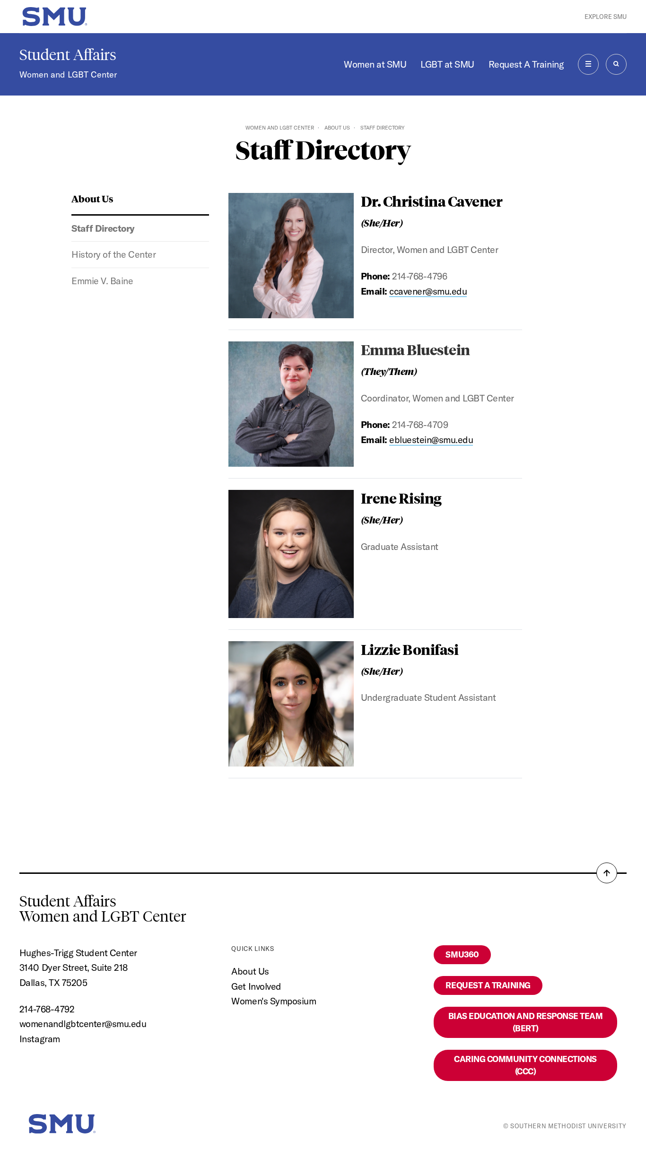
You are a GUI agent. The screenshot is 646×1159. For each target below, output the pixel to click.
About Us (337, 127)
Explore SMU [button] (606, 16)
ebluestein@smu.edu (431, 439)
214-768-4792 (46, 1009)
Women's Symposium (273, 1001)
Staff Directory (103, 228)
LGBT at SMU (447, 64)
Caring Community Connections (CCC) (525, 1065)
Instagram (39, 1039)
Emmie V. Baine (102, 281)
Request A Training (526, 64)
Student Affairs (67, 54)
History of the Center (113, 254)
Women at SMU (375, 64)
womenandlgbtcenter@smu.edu (82, 1023)
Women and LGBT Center (68, 74)
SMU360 (462, 954)
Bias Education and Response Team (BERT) (525, 1022)
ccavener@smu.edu (428, 291)
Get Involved (256, 986)
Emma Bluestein (415, 349)
